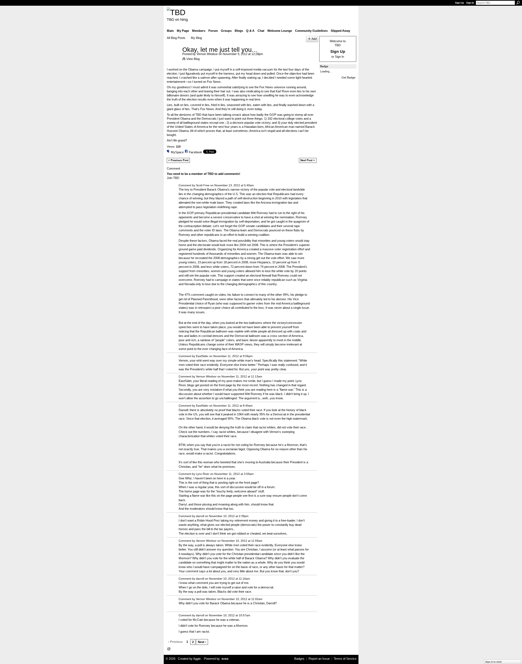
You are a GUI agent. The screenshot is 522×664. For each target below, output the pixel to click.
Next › (202, 642)
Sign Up (459, 2)
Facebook (195, 152)
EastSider (202, 356)
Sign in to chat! (493, 662)
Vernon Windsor (207, 54)
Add (314, 38)
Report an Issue (319, 658)
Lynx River (202, 473)
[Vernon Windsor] (173, 57)
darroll (200, 516)
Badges (299, 658)
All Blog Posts (176, 38)
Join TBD (173, 178)
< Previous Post (178, 160)
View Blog (193, 59)
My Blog (196, 38)
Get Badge (348, 77)
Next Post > (307, 160)
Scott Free (202, 185)
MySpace (177, 152)
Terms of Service (345, 658)
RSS (169, 649)
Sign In (470, 2)
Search (518, 2)
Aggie (197, 658)
